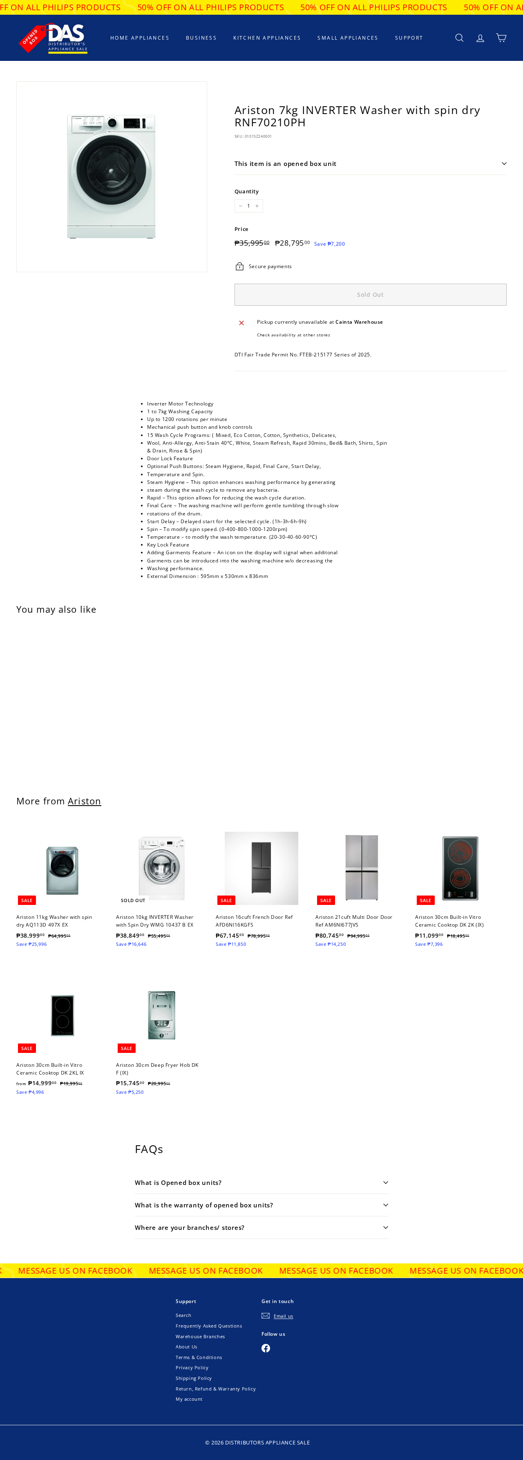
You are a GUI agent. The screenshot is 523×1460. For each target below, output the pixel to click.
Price (241, 229)
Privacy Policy (192, 1367)
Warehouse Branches (200, 1336)
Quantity (247, 191)
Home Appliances (140, 37)
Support (409, 37)
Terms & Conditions (199, 1357)
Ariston (84, 801)
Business (201, 37)
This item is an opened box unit (286, 163)
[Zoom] (112, 177)
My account (189, 1399)
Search (184, 1315)
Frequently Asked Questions (209, 1326)
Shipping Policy (194, 1378)
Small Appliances (347, 37)
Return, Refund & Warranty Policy (216, 1389)
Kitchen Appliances (267, 37)
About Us (186, 1347)
